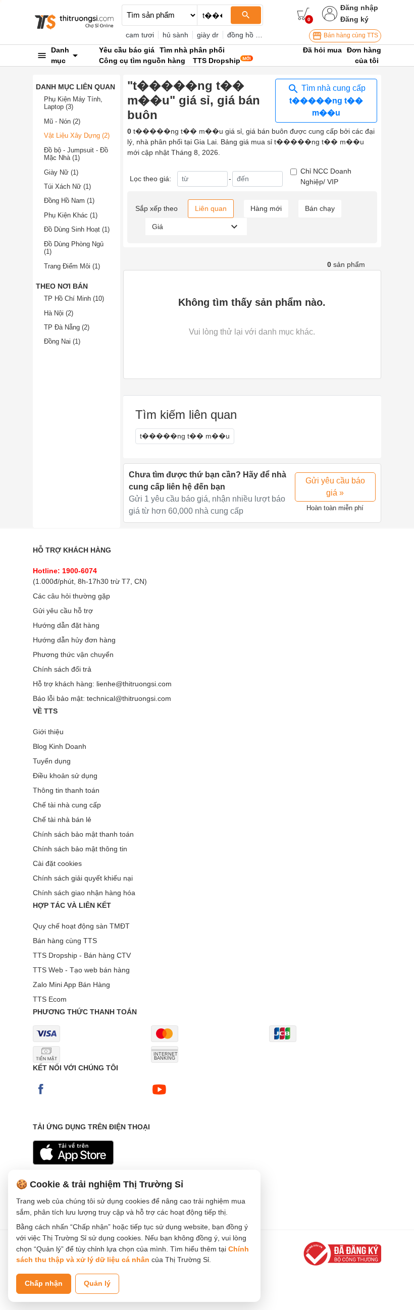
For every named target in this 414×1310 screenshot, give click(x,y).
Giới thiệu (48, 732)
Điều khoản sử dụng (65, 776)
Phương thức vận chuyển (73, 654)
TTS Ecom (50, 999)
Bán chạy (320, 208)
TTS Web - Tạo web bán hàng (81, 970)
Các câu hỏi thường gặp (71, 596)
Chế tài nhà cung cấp (67, 805)
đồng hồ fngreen (253, 35)
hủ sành (175, 35)
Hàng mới (266, 208)
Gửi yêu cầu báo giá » (335, 486)
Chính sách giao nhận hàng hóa (84, 893)
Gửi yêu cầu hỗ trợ (63, 611)
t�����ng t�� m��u (185, 436)
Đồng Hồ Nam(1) (69, 200)
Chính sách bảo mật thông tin (80, 849)
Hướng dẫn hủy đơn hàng (74, 640)
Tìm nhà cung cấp (327, 100)
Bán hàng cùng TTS (350, 35)
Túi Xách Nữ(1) (67, 186)
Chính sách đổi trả (62, 669)
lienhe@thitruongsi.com (134, 684)
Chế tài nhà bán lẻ (62, 819)
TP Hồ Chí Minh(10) (74, 298)
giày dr (208, 35)
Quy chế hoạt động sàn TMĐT (81, 926)
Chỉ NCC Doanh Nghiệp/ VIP (325, 176)
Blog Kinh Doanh (59, 746)
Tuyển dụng (52, 761)
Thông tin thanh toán (66, 790)
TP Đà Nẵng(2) (66, 327)
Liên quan (211, 208)
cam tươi (140, 35)
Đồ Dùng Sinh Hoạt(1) (77, 229)
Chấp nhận (44, 1283)
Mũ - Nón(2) (62, 121)
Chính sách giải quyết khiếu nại (83, 878)
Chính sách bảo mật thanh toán (83, 834)
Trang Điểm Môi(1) (72, 266)
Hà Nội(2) (58, 313)
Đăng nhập (359, 8)
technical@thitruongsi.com (129, 698)
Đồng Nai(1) (62, 341)
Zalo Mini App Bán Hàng (71, 984)
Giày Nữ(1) (61, 172)
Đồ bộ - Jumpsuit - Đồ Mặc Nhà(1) (76, 154)
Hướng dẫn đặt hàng (66, 625)
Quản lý (97, 1283)
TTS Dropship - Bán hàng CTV (82, 955)
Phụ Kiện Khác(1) (70, 215)
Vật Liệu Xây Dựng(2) (77, 135)
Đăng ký (354, 19)
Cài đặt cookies (57, 863)
